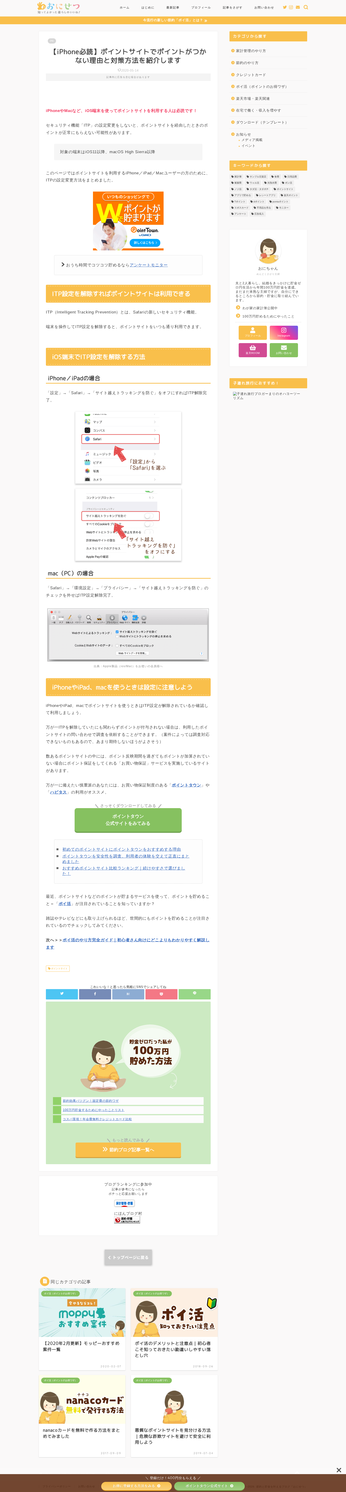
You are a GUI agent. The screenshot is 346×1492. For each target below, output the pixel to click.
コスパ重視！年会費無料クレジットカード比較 (97, 1119)
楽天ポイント (291, 195)
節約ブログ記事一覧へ (131, 1149)
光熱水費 (272, 183)
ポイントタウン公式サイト (207, 1486)
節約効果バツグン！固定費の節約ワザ (91, 1101)
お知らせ (243, 134)
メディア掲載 (252, 140)
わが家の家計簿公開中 (260, 308)
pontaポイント (280, 201)
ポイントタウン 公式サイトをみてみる (128, 820)
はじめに (148, 7)
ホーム (125, 7)
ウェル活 (254, 183)
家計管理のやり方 (251, 51)
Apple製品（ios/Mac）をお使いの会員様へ (133, 666)
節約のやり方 (247, 63)
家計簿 (237, 176)
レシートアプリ (267, 195)
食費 (276, 176)
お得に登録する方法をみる (134, 1486)
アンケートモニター (149, 265)
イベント (248, 146)
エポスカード (241, 207)
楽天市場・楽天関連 (253, 98)
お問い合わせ (264, 7)
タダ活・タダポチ (259, 189)
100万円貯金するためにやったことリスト (94, 1110)
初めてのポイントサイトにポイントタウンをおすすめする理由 (121, 849)
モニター (284, 207)
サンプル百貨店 (258, 176)
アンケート (240, 214)
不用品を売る (264, 207)
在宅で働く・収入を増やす (258, 110)
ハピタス (58, 792)
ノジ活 (237, 189)
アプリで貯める (242, 195)
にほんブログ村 (128, 1213)
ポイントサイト (59, 968)
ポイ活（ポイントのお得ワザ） (262, 86)
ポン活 (288, 183)
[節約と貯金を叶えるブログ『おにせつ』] (58, 14)
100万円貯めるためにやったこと (268, 316)
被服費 (237, 183)
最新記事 (173, 7)
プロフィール (201, 7)
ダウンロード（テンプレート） (262, 122)
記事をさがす (233, 7)
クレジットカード (251, 75)
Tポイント (239, 201)
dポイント (258, 201)
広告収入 (259, 214)
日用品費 (292, 176)
